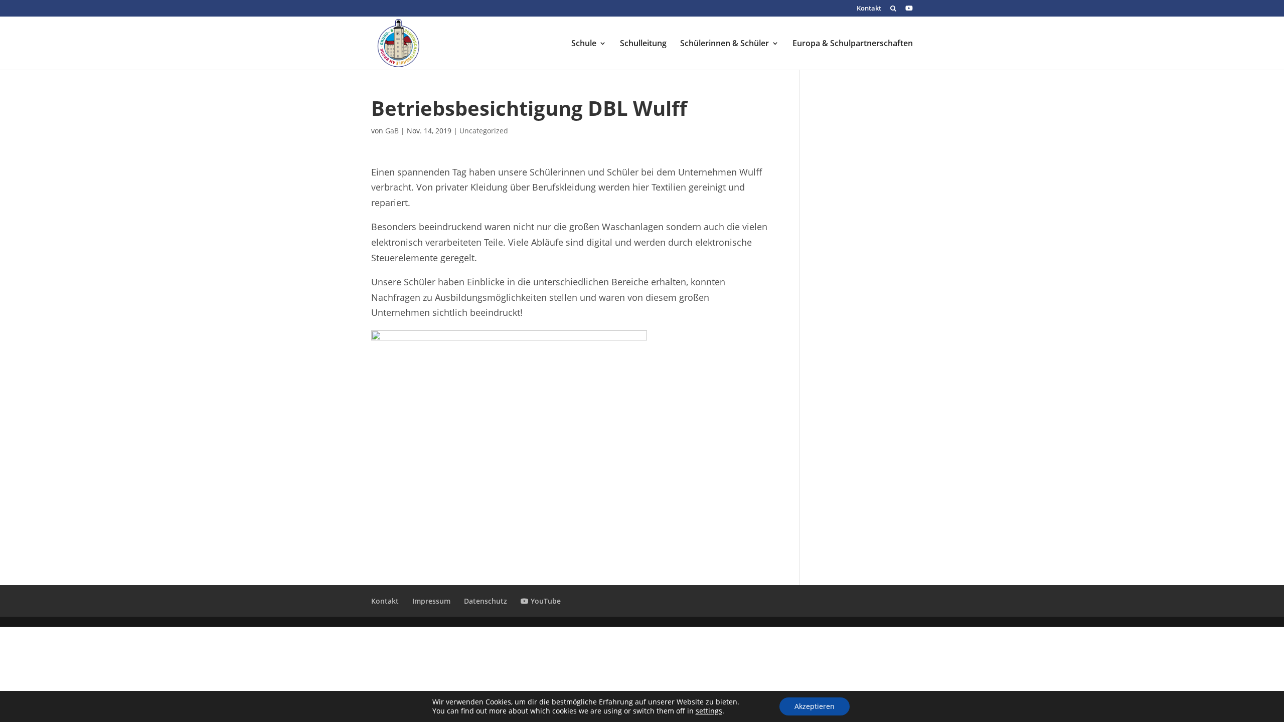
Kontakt (869, 9)
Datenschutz (485, 601)
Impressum (431, 601)
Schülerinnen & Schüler (724, 44)
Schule (583, 44)
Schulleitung (643, 44)
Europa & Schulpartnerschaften (852, 44)
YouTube (545, 601)
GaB (392, 130)
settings (709, 710)
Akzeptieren (814, 706)
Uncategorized (483, 130)
